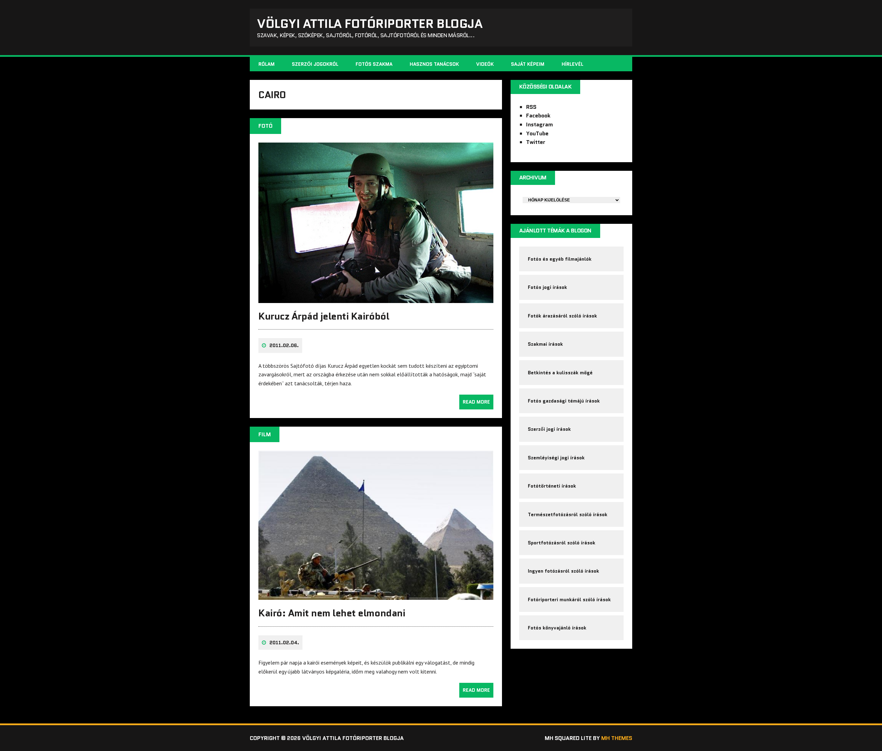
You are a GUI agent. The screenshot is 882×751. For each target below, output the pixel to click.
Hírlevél (572, 64)
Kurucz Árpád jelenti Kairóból (323, 316)
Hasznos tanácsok (434, 64)
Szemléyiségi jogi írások (556, 457)
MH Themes (616, 738)
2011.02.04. (284, 642)
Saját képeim (527, 64)
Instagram (539, 124)
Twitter (535, 142)
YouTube (537, 133)
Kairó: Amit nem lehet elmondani (331, 613)
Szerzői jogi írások (549, 429)
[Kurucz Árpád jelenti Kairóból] (375, 298)
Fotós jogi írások (547, 287)
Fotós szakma (374, 64)
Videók (485, 64)
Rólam (266, 64)
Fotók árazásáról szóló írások (562, 315)
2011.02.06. (284, 345)
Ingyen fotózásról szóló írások (563, 570)
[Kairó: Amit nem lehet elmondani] (375, 595)
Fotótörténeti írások (552, 485)
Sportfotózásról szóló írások (561, 542)
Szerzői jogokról (315, 64)
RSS (531, 107)
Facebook (538, 115)
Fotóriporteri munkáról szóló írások (569, 599)
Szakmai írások (545, 344)
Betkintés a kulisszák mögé (560, 372)
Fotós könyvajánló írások (557, 627)
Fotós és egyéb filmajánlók (560, 258)
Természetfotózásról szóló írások (567, 514)
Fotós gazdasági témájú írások (564, 400)
